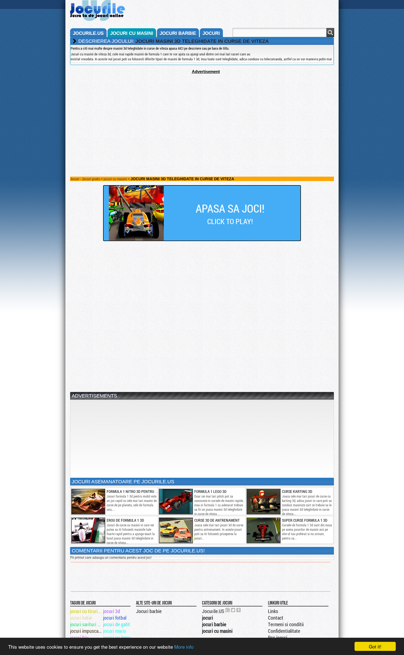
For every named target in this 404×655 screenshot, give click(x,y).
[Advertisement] (202, 112)
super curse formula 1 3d (304, 520)
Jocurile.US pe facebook (238, 610)
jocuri (211, 33)
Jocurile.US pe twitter (233, 610)
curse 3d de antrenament (217, 520)
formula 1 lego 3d (210, 491)
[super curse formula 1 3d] (263, 530)
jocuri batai (81, 617)
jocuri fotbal (114, 617)
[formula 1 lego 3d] (175, 501)
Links (273, 611)
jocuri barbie (178, 33)
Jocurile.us (88, 33)
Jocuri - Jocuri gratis (85, 179)
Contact (275, 617)
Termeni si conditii (286, 624)
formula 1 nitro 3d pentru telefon (138, 491)
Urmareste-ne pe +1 (227, 610)
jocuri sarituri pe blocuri (86, 624)
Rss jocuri (277, 637)
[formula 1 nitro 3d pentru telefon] (87, 501)
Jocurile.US (213, 611)
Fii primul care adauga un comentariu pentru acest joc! (110, 558)
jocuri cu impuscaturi (119, 637)
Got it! (375, 646)
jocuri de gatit (116, 624)
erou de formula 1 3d (125, 520)
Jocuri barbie (149, 611)
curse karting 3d (297, 491)
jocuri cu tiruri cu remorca (86, 611)
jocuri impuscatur (86, 631)
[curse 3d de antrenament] (175, 530)
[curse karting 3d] (263, 501)
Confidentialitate (284, 631)
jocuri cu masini (131, 33)
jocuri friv (79, 637)
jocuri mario (114, 631)
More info (183, 646)
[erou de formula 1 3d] (87, 530)
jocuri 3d (111, 611)
